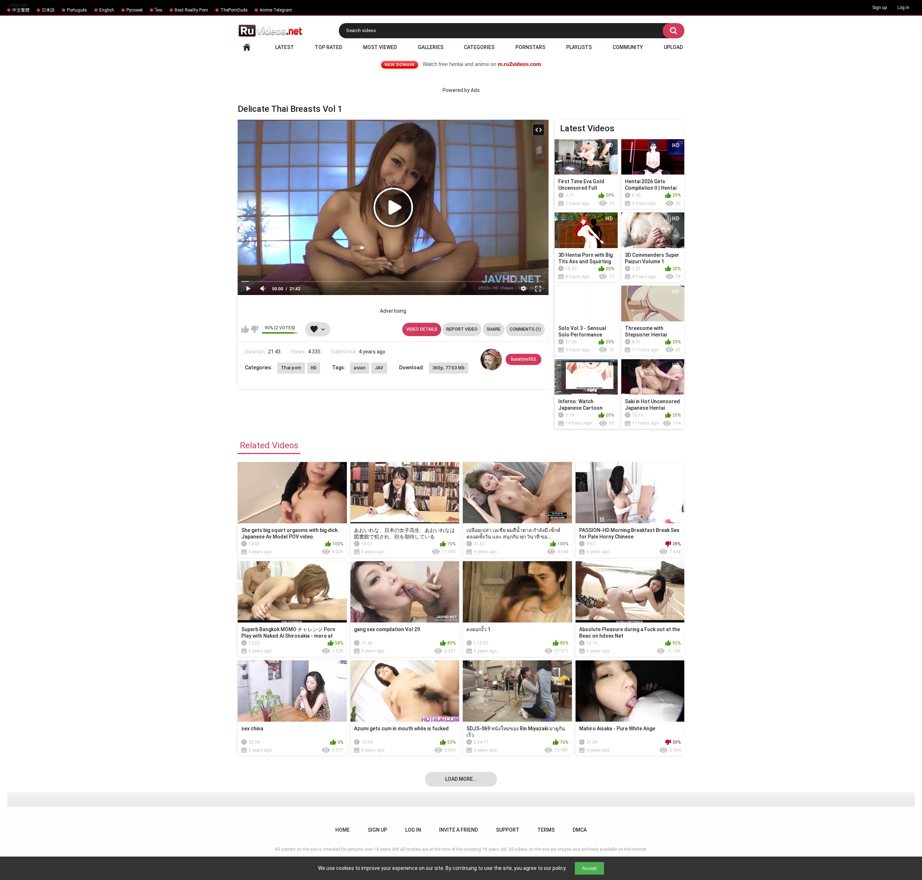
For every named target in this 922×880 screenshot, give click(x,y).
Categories (479, 47)
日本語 (48, 10)
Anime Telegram (276, 10)
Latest (284, 47)
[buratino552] (491, 359)
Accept (589, 868)
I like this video (245, 329)
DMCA (580, 830)
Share (494, 329)
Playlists (579, 47)
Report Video (462, 329)
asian (360, 367)
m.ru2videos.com (519, 64)
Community (628, 47)
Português (77, 10)
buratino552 (523, 359)
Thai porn (291, 367)
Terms (546, 830)
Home (247, 47)
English (106, 10)
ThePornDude (233, 10)
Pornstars (530, 47)
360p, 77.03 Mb (449, 367)
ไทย (158, 10)
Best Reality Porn (191, 10)
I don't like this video (254, 329)
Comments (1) (525, 329)
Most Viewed (380, 47)
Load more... (461, 779)
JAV (379, 367)
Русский (134, 10)
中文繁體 (21, 10)
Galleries (430, 47)
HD (314, 367)
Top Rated (328, 47)
